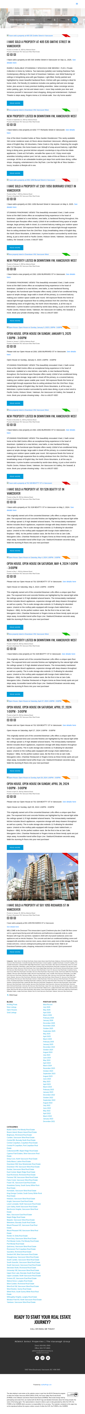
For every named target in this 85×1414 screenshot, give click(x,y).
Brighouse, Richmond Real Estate (64, 961)
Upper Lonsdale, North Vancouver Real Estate (24, 1276)
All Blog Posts (12, 1004)
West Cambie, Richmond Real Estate (20, 1284)
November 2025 (49, 1026)
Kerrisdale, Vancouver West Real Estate (37, 971)
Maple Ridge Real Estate (16, 1217)
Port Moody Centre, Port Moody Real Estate (23, 1241)
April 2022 (47, 1113)
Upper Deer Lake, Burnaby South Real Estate (57, 986)
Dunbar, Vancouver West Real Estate (23, 968)
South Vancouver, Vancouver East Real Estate (57, 984)
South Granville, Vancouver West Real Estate (33, 984)
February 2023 (48, 1089)
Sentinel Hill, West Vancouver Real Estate (35, 982)
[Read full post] (42, 37)
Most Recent (47, 1004)
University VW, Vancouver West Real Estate (33, 986)
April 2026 (47, 1012)
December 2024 (49, 1047)
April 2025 (47, 1036)
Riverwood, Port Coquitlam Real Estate (67, 980)
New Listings (11, 1007)
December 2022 (49, 1095)
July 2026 (46, 1007)
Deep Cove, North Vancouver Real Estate (22, 1159)
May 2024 (46, 1060)
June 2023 (47, 1079)
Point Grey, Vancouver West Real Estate (58, 978)
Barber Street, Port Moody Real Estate (24, 961)
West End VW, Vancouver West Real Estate (22, 989)
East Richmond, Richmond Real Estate (63, 968)
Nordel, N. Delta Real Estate (40, 978)
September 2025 (49, 1031)
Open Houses (12, 1010)
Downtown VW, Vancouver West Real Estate (26, 52)
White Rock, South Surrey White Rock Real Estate (64, 989)
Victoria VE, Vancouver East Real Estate (32, 987)
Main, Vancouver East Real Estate (57, 975)
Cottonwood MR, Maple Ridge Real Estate (29, 964)
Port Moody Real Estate (30, 980)
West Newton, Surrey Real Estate (42, 989)
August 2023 (47, 1076)
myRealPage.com (46, 1384)
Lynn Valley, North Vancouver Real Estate (22, 1207)
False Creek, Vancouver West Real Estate (35, 970)
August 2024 (47, 1052)
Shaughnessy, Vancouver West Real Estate (57, 982)
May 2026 (46, 1010)
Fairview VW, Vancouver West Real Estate (22, 1177)
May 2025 (46, 1034)
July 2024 (46, 1055)
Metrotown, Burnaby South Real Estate (41, 977)
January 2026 (48, 1020)
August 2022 (47, 1103)
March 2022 (47, 1116)
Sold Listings (11, 1012)
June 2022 (47, 1108)
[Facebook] (37, 1358)
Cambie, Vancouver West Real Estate (21, 1137)
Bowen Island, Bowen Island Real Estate (44, 961)
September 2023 (49, 1073)
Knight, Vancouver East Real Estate (37, 973)
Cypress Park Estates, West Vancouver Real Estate (54, 964)
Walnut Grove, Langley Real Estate (52, 987)
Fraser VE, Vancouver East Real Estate (57, 970)
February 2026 (48, 1018)
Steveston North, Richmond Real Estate (21, 1268)
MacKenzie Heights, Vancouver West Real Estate (34, 975)
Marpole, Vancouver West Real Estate (20, 977)
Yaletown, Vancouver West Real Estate (62, 991)
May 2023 (46, 1081)
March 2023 (47, 1087)
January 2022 (48, 1119)
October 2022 (48, 1097)
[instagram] (42, 1358)
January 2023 (48, 1092)
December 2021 (49, 1121)
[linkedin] (48, 1358)
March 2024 (47, 1065)
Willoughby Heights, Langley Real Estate (17, 991)
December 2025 (49, 1023)
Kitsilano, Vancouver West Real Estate (17, 973)
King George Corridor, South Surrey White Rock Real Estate (63, 971)
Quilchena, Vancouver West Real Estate (47, 980)
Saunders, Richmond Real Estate (15, 982)
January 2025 (48, 1044)
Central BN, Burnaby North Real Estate (32, 962)
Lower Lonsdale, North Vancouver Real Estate (58, 973)
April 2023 (47, 1084)
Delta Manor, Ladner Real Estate (27, 966)
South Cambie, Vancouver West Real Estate (23, 1260)
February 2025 (48, 1042)
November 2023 (49, 1068)
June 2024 (47, 1058)
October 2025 (48, 1028)
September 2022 (49, 1100)
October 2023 (48, 1071)
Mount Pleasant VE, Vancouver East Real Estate (63, 977)
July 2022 (46, 1105)
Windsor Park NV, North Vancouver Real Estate (40, 991)
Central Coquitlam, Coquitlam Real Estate (53, 962)
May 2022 (46, 1111)
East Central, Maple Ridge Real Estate (43, 968)
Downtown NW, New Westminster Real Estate (48, 966)
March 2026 (47, 1015)
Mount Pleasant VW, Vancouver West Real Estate (19, 978)
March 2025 (47, 1039)
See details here (69, 582)
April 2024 (47, 1063)
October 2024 (48, 1050)
